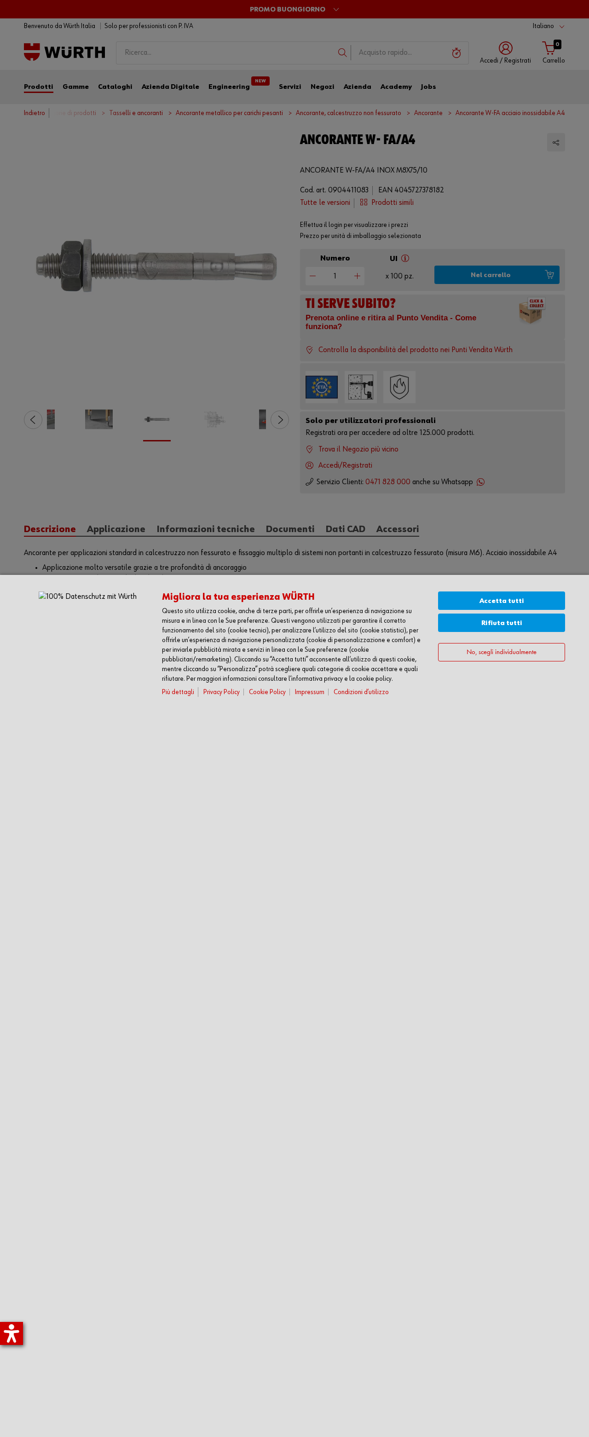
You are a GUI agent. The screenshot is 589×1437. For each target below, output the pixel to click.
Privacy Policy (221, 692)
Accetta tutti (501, 600)
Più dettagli (178, 692)
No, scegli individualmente (502, 652)
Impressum (309, 692)
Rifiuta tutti (501, 623)
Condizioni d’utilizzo (361, 692)
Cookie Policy (267, 692)
